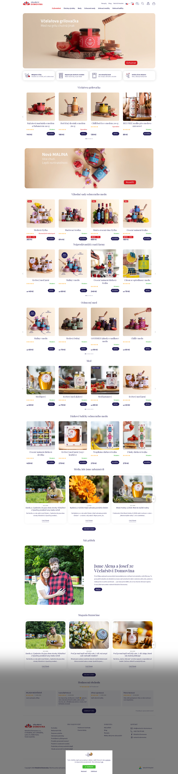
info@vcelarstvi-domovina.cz (142, 728)
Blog (110, 3)
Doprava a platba (56, 733)
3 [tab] (88, 353)
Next (155, 117)
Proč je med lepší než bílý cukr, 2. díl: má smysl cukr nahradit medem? (89, 654)
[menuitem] (56, 8)
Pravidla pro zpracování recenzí (144, 711)
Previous (23, 117)
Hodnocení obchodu (89, 682)
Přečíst (98, 589)
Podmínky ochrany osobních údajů (62, 746)
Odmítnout (94, 771)
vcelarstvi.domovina (139, 737)
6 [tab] (92, 353)
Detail (83, 133)
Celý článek (45, 521)
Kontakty (54, 728)
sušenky (107, 760)
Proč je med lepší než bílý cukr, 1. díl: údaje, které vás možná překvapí (132, 654)
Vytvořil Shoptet (148, 768)
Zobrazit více (89, 711)
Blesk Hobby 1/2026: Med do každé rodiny (132, 508)
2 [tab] (87, 138)
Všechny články (89, 529)
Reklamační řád (56, 731)
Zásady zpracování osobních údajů (62, 749)
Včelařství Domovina (140, 734)
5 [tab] (91, 353)
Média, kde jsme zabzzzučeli (113, 736)
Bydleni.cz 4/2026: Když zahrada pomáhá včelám (89, 508)
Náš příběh (107, 728)
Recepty (104, 3)
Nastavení (84, 771)
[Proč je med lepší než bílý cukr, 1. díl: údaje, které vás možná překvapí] (132, 635)
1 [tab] (85, 353)
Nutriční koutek (118, 3)
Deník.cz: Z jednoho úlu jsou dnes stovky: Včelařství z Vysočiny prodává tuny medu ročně (45, 509)
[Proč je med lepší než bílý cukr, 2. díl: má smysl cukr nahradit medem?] (89, 635)
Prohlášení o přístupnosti (59, 738)
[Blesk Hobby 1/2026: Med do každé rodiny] (132, 489)
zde (102, 762)
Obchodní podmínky (57, 736)
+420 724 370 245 (138, 731)
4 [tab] (90, 138)
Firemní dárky (82, 730)
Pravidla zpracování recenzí (60, 741)
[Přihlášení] (149, 3)
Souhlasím (90, 767)
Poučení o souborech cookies (60, 744)
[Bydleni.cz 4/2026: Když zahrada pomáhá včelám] (89, 489)
